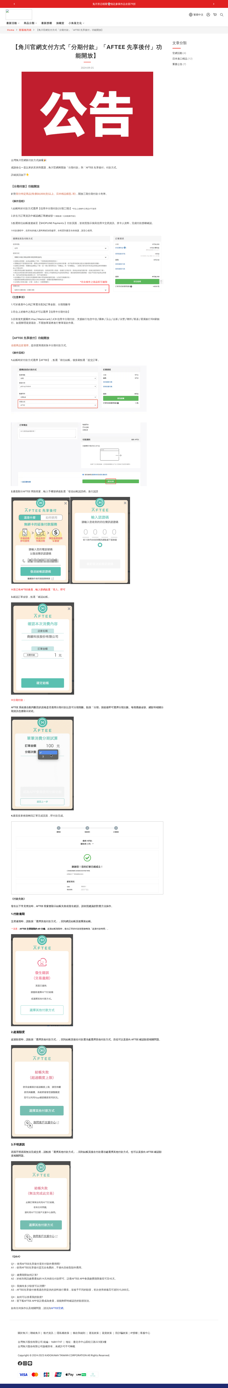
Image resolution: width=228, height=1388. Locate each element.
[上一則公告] (14, 4)
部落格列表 (25, 30)
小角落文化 (75, 23)
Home (10, 30)
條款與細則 (79, 1333)
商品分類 (29, 23)
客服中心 (145, 1333)
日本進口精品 (182, 58)
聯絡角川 (35, 1333)
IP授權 (134, 1333)
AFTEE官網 (57, 1308)
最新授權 (46, 23)
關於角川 (23, 1333)
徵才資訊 (48, 1333)
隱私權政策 (63, 1333)
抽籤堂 (60, 23)
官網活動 (179, 53)
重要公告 (179, 64)
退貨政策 (107, 1333)
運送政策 (94, 1333)
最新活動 (11, 23)
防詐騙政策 (121, 1333)
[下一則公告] (213, 4)
